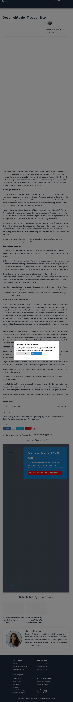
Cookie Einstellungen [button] (23, 353)
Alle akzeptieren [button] (36, 353)
